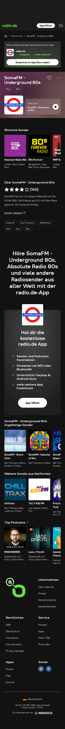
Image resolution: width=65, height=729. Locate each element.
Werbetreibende (47, 600)
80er (18, 89)
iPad (8, 676)
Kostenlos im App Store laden (33, 62)
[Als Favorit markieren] (49, 78)
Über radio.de (46, 587)
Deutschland (34, 699)
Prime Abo (44, 644)
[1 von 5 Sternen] (6, 189)
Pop (8, 89)
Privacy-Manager (15, 651)
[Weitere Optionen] (59, 78)
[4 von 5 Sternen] (21, 189)
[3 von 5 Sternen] (16, 189)
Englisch (10, 223)
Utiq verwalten (14, 644)
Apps (41, 631)
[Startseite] (5, 35)
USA (8, 229)
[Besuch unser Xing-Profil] (48, 669)
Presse (42, 593)
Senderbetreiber (47, 606)
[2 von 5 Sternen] (11, 189)
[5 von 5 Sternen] (26, 189)
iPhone (9, 669)
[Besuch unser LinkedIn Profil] (41, 669)
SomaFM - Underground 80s (38, 109)
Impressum (12, 638)
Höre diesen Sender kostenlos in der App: (30, 45)
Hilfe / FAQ (44, 638)
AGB (8, 625)
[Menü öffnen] (60, 25)
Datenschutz (13, 631)
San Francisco (27, 223)
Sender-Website (13, 213)
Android (10, 682)
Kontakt (42, 625)
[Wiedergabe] (55, 107)
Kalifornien (45, 223)
